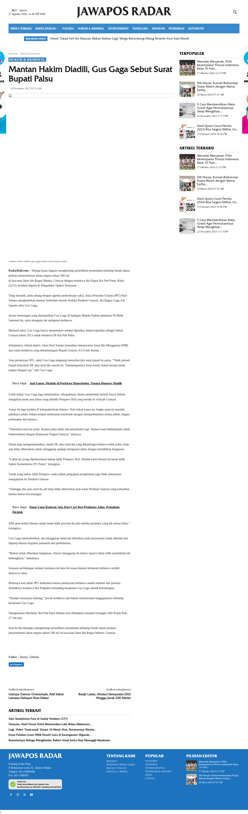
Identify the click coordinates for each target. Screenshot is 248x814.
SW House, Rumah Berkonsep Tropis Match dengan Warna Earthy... (217, 86)
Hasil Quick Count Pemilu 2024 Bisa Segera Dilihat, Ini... (217, 127)
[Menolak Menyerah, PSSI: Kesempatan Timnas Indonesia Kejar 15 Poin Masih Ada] (187, 68)
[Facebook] (12, 675)
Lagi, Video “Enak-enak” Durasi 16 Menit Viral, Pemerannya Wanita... (52, 729)
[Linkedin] (48, 675)
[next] (221, 38)
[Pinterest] (30, 675)
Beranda (13, 53)
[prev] (215, 38)
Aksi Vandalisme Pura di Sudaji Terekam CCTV (38, 718)
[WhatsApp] (39, 675)
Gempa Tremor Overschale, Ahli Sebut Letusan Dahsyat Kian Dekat (36, 696)
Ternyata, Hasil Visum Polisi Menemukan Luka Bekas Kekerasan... (50, 724)
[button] (234, 11)
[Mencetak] (57, 675)
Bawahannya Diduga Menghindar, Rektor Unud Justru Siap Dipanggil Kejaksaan (59, 740)
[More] (66, 675)
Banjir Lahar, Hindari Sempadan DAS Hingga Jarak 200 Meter (104, 696)
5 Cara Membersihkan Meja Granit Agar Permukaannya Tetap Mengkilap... (216, 108)
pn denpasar (16, 664)
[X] (21, 675)
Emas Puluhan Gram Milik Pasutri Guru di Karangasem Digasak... (50, 735)
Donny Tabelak (29, 657)
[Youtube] (31, 794)
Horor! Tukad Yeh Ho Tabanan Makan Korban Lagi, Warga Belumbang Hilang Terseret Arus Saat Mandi (119, 38)
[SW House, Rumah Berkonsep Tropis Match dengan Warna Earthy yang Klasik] (187, 89)
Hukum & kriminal (30, 53)
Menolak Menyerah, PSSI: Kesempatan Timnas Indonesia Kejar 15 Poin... (218, 65)
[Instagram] (17, 794)
